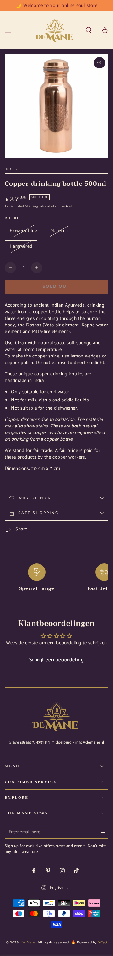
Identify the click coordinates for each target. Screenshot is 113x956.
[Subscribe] (104, 832)
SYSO (102, 942)
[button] (88, 30)
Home (10, 169)
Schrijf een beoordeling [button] (56, 660)
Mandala (59, 230)
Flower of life (23, 230)
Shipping (31, 206)
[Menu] (8, 30)
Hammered (21, 246)
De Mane (28, 942)
